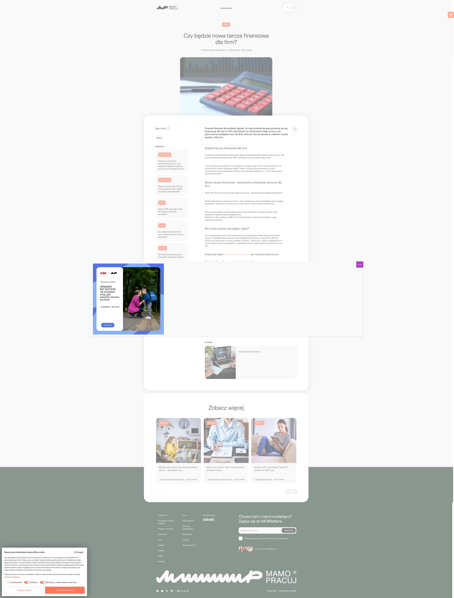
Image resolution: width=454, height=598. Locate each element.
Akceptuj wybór (24, 590)
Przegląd (80, 552)
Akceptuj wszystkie (65, 590)
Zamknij (359, 264)
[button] (451, 15)
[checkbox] (13, 582)
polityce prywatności (12, 577)
